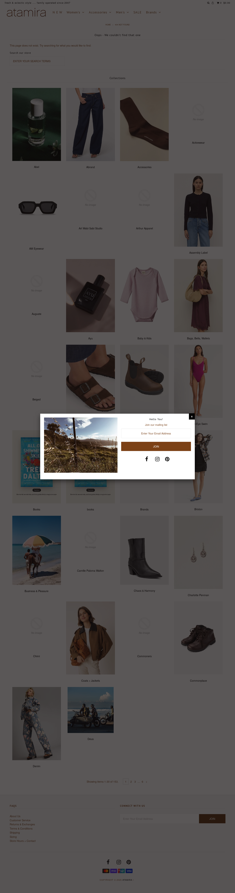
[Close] (192, 416)
